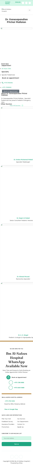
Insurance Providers (8, 424)
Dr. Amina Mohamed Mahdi (23, 160)
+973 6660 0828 (19, 387)
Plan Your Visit (6, 419)
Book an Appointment (19, 377)
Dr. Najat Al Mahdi (23, 218)
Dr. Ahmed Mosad (23, 277)
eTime (20, 463)
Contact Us (21, 424)
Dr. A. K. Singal (23, 335)
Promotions (5, 427)
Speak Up (20, 427)
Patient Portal (7, 2)
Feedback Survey (7, 421)
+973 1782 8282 (19, 382)
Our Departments (22, 421)
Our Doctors (21, 419)
